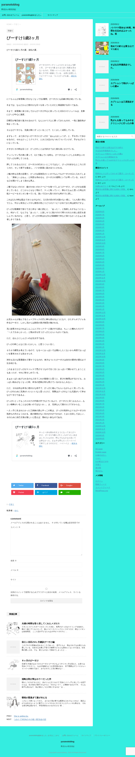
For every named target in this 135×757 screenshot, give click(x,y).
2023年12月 (100, 312)
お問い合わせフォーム (10, 15)
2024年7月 (99, 290)
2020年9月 (99, 435)
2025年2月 (99, 268)
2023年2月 (99, 344)
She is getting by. (21, 716)
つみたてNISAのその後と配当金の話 (30, 719)
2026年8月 (99, 212)
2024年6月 (99, 294)
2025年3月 (99, 265)
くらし (98, 458)
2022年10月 (100, 357)
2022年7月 (99, 366)
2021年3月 (99, 416)
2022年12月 (100, 350)
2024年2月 (99, 306)
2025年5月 (99, 259)
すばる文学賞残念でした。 (106, 151)
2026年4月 (99, 224)
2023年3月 (99, 341)
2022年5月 (99, 372)
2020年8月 (99, 439)
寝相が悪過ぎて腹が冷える (34, 697)
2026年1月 (99, 234)
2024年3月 (99, 303)
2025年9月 (99, 246)
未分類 (98, 468)
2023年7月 (99, 328)
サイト (13, 579)
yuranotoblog (10, 4)
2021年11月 (100, 391)
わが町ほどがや (101, 461)
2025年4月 (99, 262)
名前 (14, 561)
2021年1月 (99, 423)
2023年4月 (99, 338)
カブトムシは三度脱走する (106, 157)
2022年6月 (99, 369)
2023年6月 (99, 331)
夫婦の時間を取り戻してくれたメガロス (41, 623)
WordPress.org (101, 491)
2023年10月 (100, 319)
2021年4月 (99, 413)
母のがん (99, 471)
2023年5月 (99, 335)
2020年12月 (100, 426)
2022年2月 (99, 382)
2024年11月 (100, 278)
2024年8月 (99, 287)
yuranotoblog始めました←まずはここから (32, 16)
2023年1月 (99, 347)
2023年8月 (99, 325)
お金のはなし (101, 455)
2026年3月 (99, 227)
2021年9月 (99, 398)
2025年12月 (100, 237)
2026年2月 (99, 230)
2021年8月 (99, 401)
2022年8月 (99, 363)
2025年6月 (99, 256)
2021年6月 (99, 407)
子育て (11, 504)
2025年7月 (99, 253)
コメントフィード (102, 487)
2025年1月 (99, 271)
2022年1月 (99, 385)
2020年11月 (100, 429)
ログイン (99, 481)
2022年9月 (99, 360)
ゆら (16, 510)
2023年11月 (100, 316)
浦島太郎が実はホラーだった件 (36, 679)
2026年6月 (99, 218)
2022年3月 (99, 379)
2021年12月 (100, 388)
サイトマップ (53, 15)
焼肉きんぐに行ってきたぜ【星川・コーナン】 (114, 173)
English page (100, 452)
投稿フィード (101, 484)
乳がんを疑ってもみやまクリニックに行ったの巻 (122, 121)
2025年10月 (100, 243)
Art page (99, 449)
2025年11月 (100, 240)
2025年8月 (99, 249)
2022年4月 (99, 375)
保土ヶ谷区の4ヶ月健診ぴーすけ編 (38, 642)
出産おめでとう (101, 186)
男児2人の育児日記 (67, 746)
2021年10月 (100, 394)
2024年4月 (99, 300)
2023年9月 (99, 322)
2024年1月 (99, 309)
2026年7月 (99, 215)
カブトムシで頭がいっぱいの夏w (109, 154)
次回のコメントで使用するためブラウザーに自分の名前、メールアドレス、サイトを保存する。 (46, 593)
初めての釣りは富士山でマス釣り (109, 147)
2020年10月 (100, 432)
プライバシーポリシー (102, 735)
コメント (15, 527)
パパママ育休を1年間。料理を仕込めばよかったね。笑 (123, 31)
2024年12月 (100, 275)
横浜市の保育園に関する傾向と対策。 (111, 189)
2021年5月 (99, 410)
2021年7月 (99, 404)
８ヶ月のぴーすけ (30, 660)
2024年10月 (100, 281)
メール (14, 570)
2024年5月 (99, 297)
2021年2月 (99, 420)
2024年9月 (99, 284)
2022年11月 (100, 353)
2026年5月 (99, 221)
